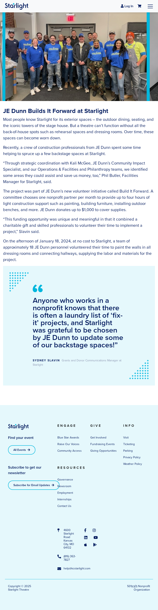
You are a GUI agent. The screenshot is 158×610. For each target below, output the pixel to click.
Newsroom (64, 486)
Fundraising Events (102, 444)
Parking (128, 451)
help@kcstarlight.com (70, 568)
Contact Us (64, 506)
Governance (65, 479)
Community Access (69, 451)
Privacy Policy (132, 457)
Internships (64, 499)
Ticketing (129, 444)
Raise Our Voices (68, 444)
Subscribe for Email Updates (32, 485)
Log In (128, 6)
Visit (126, 437)
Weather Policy (132, 464)
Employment (65, 493)
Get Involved (98, 437)
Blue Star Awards (68, 437)
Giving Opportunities (103, 451)
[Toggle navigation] (150, 6)
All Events (20, 450)
